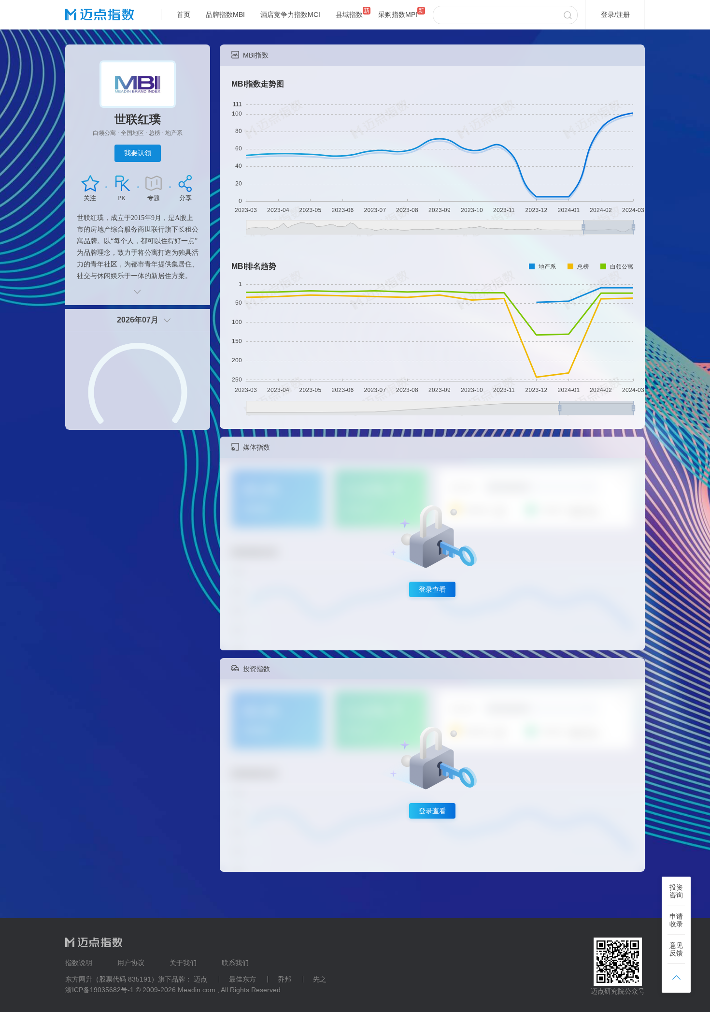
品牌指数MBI (225, 14)
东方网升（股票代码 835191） (111, 979)
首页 (183, 14)
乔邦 (284, 979)
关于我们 (183, 963)
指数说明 (78, 963)
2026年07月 (137, 320)
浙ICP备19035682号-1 (99, 990)
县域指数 (349, 14)
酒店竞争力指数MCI (290, 14)
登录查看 (432, 589)
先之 (320, 979)
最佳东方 (242, 979)
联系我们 (235, 963)
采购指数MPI (397, 14)
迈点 (200, 979)
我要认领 (137, 153)
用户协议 (130, 963)
